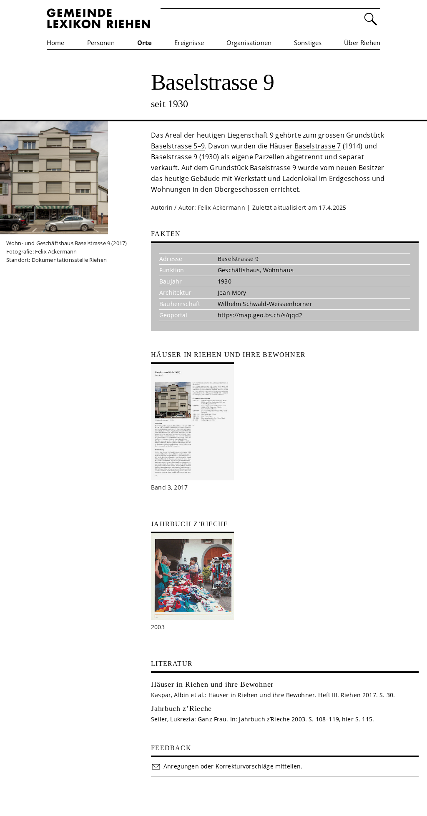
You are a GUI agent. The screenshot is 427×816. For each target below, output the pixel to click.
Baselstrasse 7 (317, 146)
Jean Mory (232, 292)
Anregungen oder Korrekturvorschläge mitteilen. (232, 766)
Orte (144, 42)
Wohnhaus (278, 270)
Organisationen (248, 42)
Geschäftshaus (239, 270)
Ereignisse (189, 42)
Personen (101, 42)
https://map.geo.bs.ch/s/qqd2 (260, 315)
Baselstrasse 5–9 (178, 146)
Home (56, 42)
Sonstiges (308, 42)
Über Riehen (362, 42)
